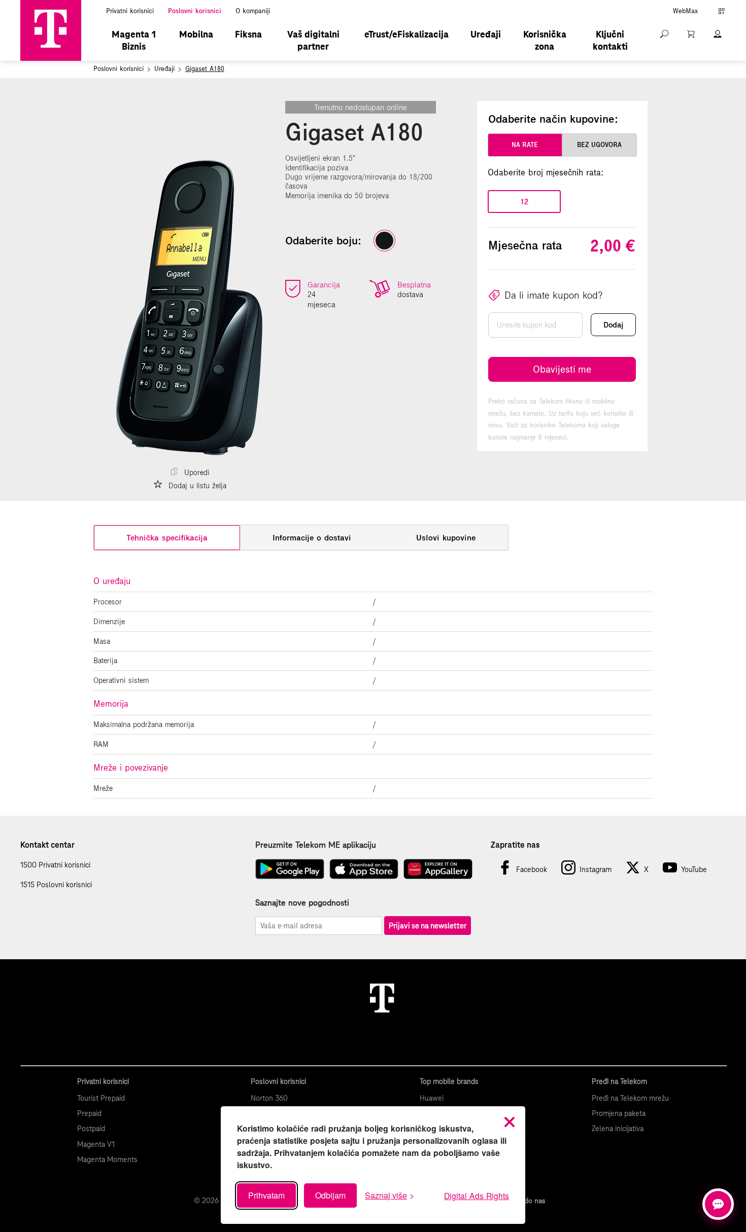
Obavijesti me (562, 369)
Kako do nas (526, 1200)
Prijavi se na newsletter (427, 925)
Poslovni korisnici (194, 11)
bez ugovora (599, 145)
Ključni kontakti (610, 40)
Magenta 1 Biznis (134, 40)
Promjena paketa (619, 1113)
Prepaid (89, 1113)
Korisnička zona (544, 40)
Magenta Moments (107, 1159)
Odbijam (330, 1195)
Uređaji (485, 34)
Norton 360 (269, 1098)
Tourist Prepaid (101, 1098)
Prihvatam (266, 1195)
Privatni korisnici (130, 11)
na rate (525, 145)
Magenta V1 (96, 1144)
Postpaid (91, 1128)
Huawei (432, 1098)
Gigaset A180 (204, 69)
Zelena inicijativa (617, 1128)
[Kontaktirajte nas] (718, 1204)
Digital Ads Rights (476, 1195)
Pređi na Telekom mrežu (630, 1098)
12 (524, 201)
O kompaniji (252, 11)
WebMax (685, 11)
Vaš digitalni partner (313, 40)
